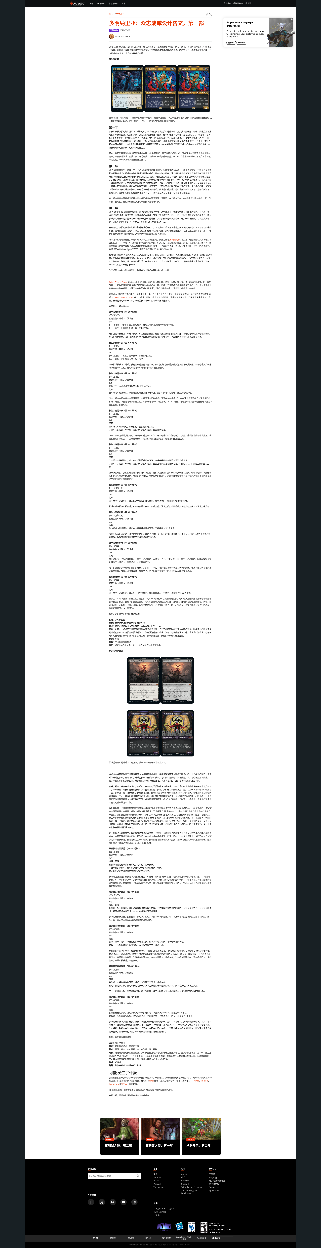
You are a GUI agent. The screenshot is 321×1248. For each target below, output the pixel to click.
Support (185, 1184)
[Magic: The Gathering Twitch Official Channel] (113, 1202)
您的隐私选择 (201, 1238)
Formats (157, 1177)
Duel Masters (159, 1211)
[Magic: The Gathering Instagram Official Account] (134, 1202)
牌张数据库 (239, 3)
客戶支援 (148, 1238)
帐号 (249, 3)
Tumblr (204, 1080)
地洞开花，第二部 (201, 1147)
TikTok (124, 1084)
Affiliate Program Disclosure (189, 1192)
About (184, 1174)
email (151, 1080)
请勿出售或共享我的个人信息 (183, 1238)
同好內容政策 (166, 1238)
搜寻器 (228, 3)
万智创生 (120, 14)
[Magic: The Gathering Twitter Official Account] (102, 1202)
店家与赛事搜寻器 (217, 1180)
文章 (123, 3)
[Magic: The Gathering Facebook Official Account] (91, 1202)
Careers (185, 1180)
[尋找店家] (138, 1176)
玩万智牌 (100, 4)
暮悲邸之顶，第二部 (120, 1147)
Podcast (157, 1184)
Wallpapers (158, 1187)
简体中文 (231, 43)
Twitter (195, 1080)
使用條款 (96, 1238)
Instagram (114, 1084)
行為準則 (113, 1238)
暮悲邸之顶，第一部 (160, 1147)
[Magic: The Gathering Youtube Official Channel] (123, 1202)
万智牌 (212, 1174)
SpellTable (214, 1190)
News (111, 14)
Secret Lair (214, 1187)
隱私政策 (131, 1238)
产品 (91, 4)
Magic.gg (213, 1177)
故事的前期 (174, 239)
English (241, 43)
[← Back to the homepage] (77, 3)
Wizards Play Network (191, 1187)
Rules (156, 1180)
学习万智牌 (113, 4)
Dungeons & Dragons (163, 1208)
